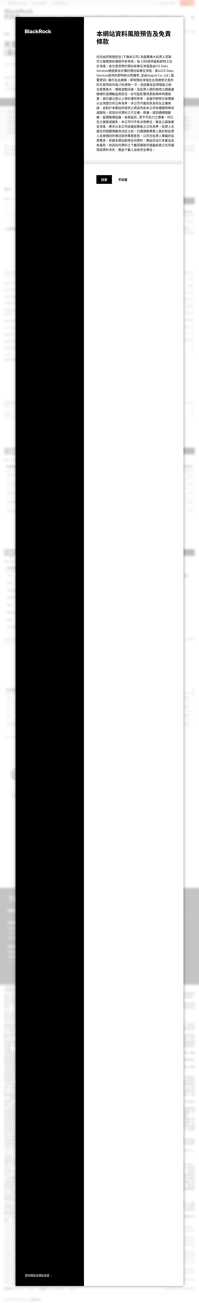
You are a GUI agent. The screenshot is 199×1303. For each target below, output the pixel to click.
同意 (104, 179)
